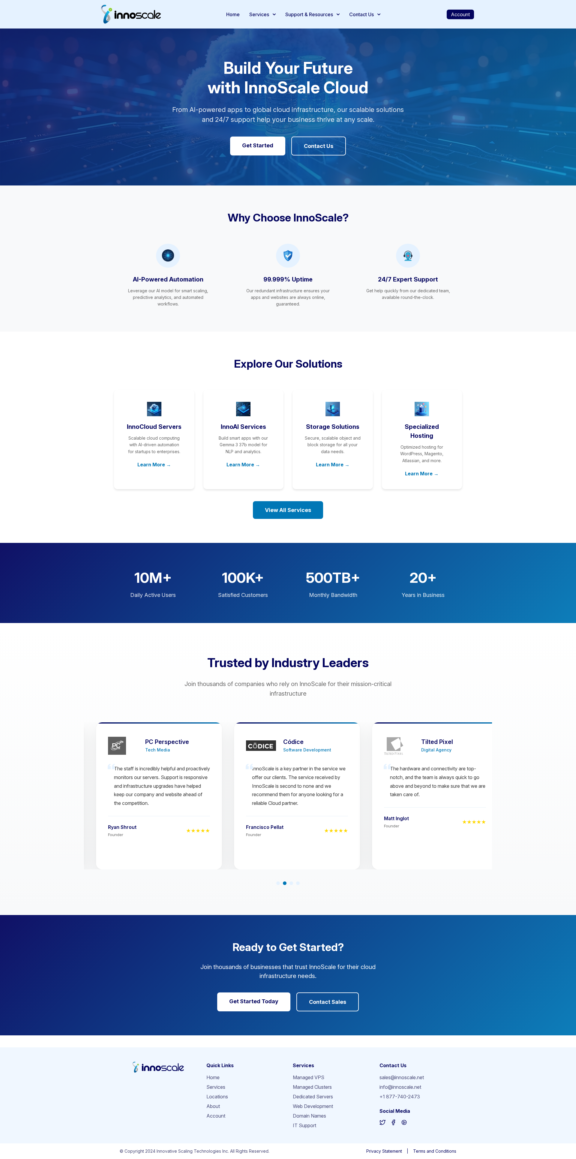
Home (233, 14)
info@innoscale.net (400, 1087)
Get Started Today (253, 1001)
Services (259, 14)
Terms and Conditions (434, 1151)
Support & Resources (309, 14)
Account (460, 14)
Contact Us (361, 14)
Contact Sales (327, 1002)
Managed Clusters (312, 1087)
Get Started (257, 145)
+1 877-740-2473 (400, 1097)
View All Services (288, 510)
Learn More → (154, 465)
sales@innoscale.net (402, 1077)
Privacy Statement (384, 1151)
